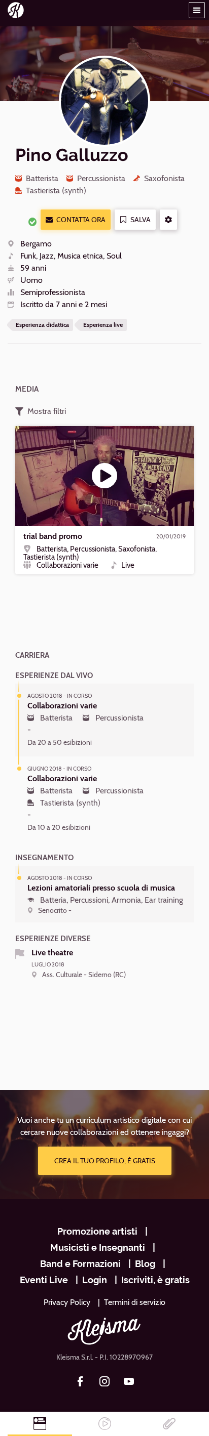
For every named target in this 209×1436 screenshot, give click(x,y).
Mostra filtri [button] (46, 411)
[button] (197, 10)
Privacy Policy (67, 1302)
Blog (145, 1263)
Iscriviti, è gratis (155, 1280)
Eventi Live (44, 1280)
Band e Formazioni (80, 1263)
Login (94, 1280)
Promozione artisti (97, 1231)
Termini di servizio (134, 1302)
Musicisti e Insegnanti (97, 1247)
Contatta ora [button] (81, 219)
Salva (140, 219)
